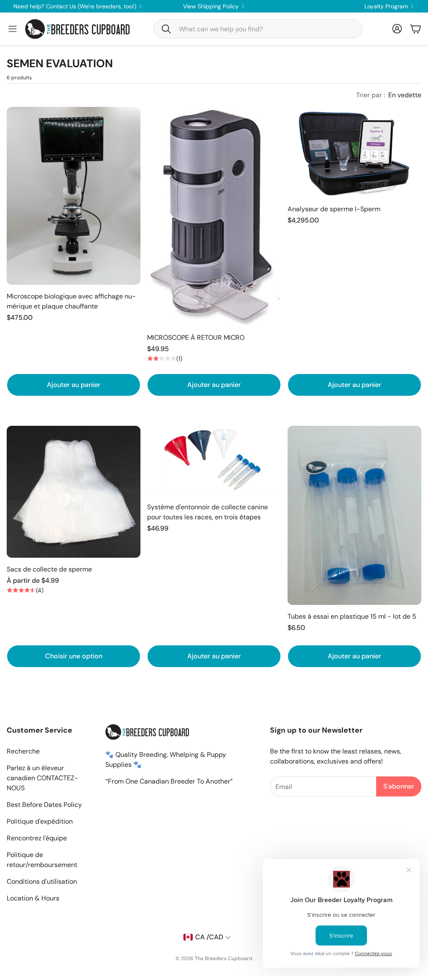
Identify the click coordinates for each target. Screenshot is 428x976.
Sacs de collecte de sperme (49, 569)
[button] (258, 29)
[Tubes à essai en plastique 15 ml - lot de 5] (354, 515)
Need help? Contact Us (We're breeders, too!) (74, 6)
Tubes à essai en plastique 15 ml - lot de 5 (352, 616)
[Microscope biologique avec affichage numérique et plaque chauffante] (73, 196)
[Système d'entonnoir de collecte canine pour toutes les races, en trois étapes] (214, 461)
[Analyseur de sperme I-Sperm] (354, 152)
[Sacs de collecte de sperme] (73, 492)
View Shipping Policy (211, 6)
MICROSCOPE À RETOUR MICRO (196, 337)
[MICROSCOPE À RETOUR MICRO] (214, 216)
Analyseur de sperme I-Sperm (334, 209)
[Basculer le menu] (12, 29)
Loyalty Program (386, 6)
